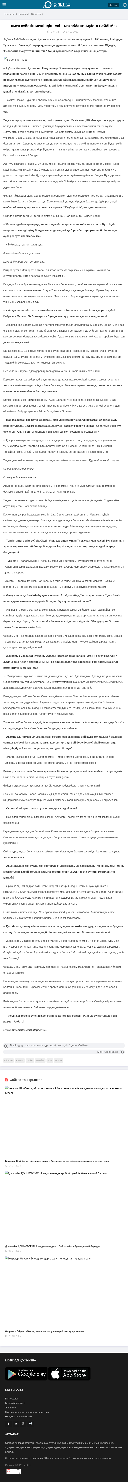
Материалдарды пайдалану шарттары (27, 1412)
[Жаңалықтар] (64, 4)
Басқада (23, 14)
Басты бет (10, 14)
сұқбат (30, 1060)
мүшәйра (40, 1060)
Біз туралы (11, 1398)
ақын (50, 1060)
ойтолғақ (8, 1060)
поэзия (58, 1060)
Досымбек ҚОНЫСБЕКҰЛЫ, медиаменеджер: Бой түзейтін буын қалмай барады (52, 1246)
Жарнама (10, 1407)
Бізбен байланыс (15, 1403)
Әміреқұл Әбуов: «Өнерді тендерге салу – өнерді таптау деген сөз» (44, 1331)
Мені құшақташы (107, 1051)
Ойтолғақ (36, 14)
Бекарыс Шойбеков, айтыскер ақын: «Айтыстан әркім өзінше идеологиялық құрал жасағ (57, 1161)
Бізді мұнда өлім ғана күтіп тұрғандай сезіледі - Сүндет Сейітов (49, 1045)
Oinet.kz (27, 1465)
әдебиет (20, 1060)
